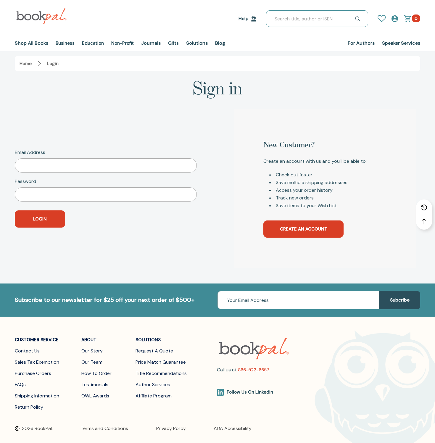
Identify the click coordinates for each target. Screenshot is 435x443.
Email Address (30, 152)
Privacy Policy (171, 428)
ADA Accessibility (233, 428)
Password (25, 181)
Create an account (303, 229)
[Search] (357, 19)
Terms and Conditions (104, 428)
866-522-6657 (253, 370)
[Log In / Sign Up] (384, 18)
